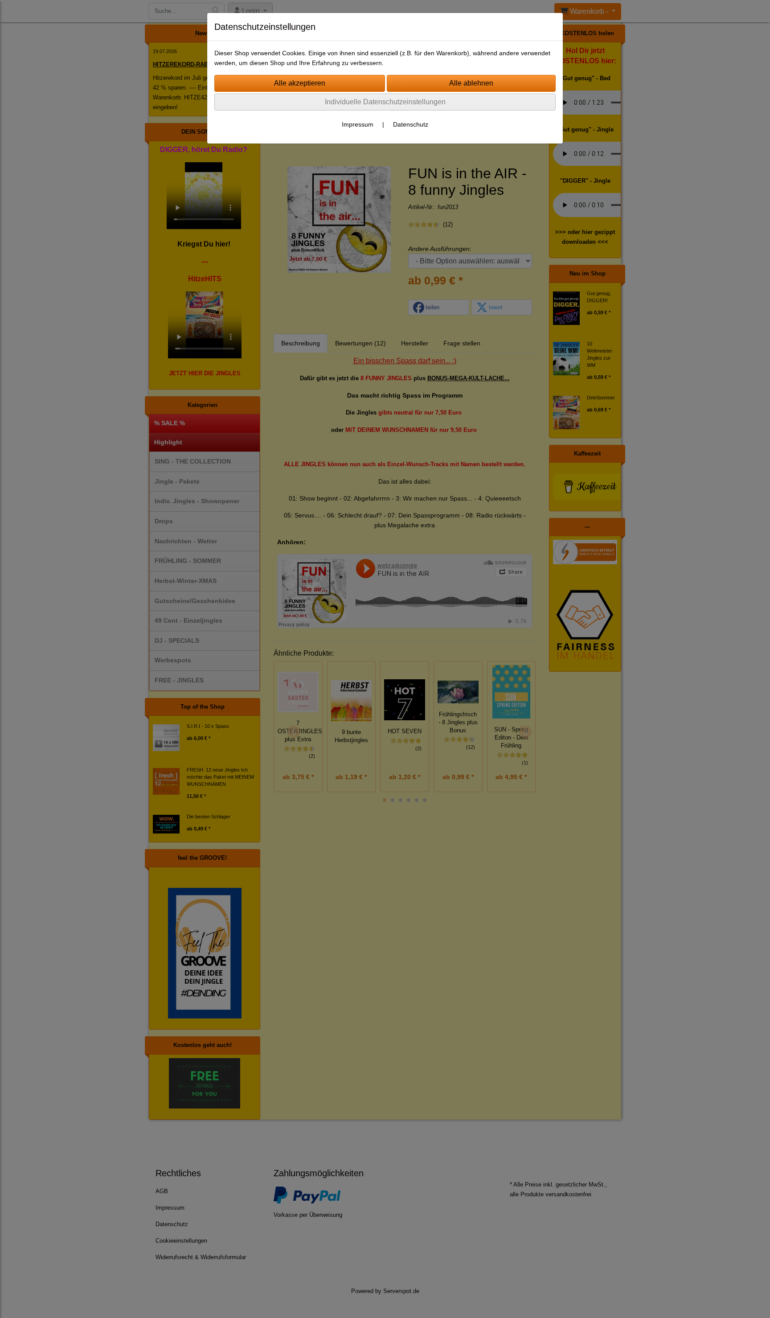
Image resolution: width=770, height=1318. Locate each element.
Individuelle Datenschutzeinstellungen (385, 102)
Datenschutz (410, 124)
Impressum (357, 124)
